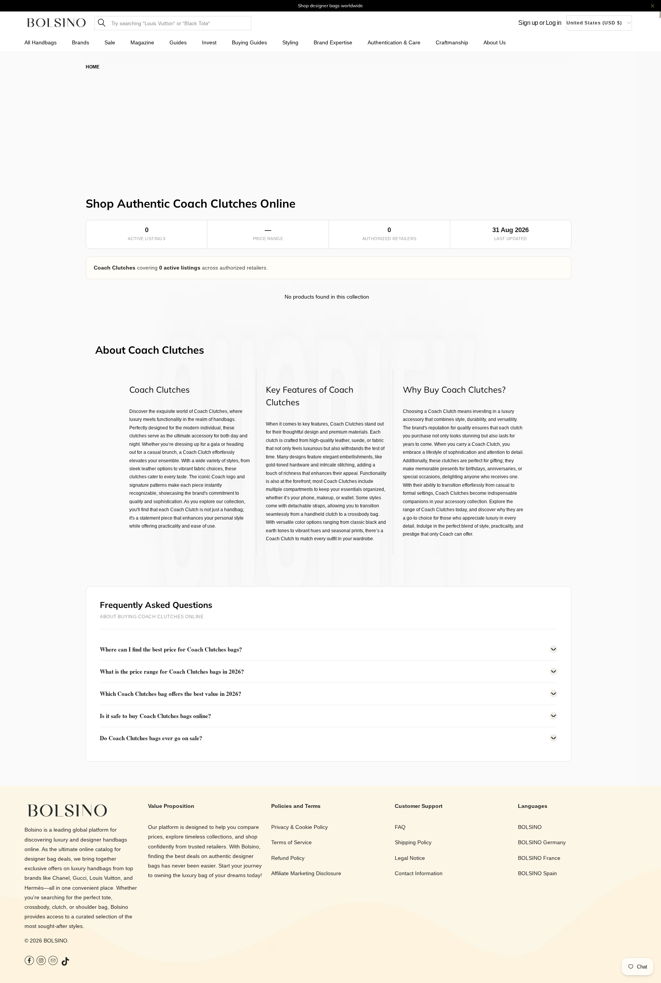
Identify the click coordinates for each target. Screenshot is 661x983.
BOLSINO (55, 941)
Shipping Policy (413, 842)
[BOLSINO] (56, 23)
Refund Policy (287, 858)
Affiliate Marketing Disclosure (306, 873)
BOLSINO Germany (542, 842)
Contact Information (419, 873)
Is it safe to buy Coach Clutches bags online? (155, 716)
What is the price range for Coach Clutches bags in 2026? (172, 671)
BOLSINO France (539, 858)
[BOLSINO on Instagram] (41, 961)
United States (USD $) (594, 23)
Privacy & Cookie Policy (299, 827)
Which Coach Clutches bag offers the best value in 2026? (170, 693)
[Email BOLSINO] (53, 961)
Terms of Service (291, 842)
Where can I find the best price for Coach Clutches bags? (171, 649)
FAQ (400, 827)
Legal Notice (410, 858)
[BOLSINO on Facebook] (29, 961)
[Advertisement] (330, 128)
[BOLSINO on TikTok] (66, 962)
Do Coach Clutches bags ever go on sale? (151, 738)
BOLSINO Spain (537, 873)
